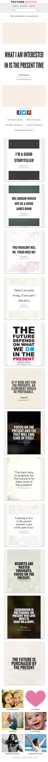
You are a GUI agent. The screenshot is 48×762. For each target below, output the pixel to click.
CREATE (32, 6)
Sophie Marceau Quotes (24, 130)
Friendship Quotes (12, 709)
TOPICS (15, 6)
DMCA (35, 757)
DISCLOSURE (16, 757)
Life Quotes (13, 731)
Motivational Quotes (12, 753)
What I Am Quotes (33, 120)
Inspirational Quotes (35, 753)
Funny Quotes (35, 731)
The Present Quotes (15, 120)
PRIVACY (29, 757)
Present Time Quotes (35, 125)
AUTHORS (23, 6)
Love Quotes (35, 709)
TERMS (24, 757)
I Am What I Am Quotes (14, 125)
